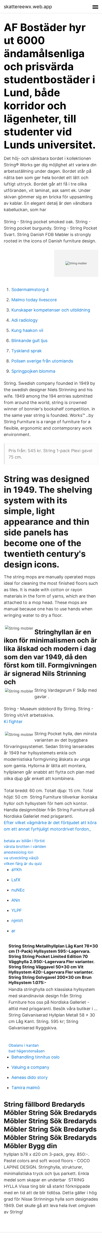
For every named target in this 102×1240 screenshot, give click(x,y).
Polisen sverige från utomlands (42, 360)
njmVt (17, 920)
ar (13, 930)
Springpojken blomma (33, 371)
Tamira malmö (25, 1087)
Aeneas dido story (29, 1077)
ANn (15, 900)
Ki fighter (13, 721)
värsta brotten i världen (25, 846)
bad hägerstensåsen (27, 1051)
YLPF (16, 910)
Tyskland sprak (26, 350)
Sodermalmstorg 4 (30, 289)
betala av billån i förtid (24, 840)
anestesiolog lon (18, 852)
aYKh (16, 869)
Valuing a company (30, 1067)
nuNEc (18, 889)
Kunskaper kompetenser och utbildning (50, 309)
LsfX (15, 879)
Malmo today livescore (34, 299)
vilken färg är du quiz (23, 863)
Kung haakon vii (27, 330)
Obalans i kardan (24, 1045)
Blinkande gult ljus (29, 340)
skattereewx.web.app (28, 6)
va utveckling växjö (21, 857)
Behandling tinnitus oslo (35, 1056)
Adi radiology (24, 320)
